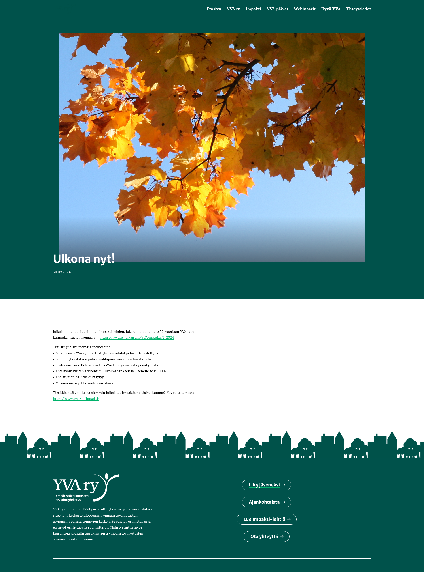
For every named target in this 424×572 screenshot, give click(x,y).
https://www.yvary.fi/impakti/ (76, 398)
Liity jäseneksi (264, 485)
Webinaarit (305, 9)
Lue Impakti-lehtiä (264, 519)
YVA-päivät (277, 9)
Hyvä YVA (331, 9)
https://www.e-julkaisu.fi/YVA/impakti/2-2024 (137, 337)
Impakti (253, 9)
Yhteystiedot (358, 9)
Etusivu (214, 9)
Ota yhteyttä (264, 536)
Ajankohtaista (264, 502)
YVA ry (233, 9)
